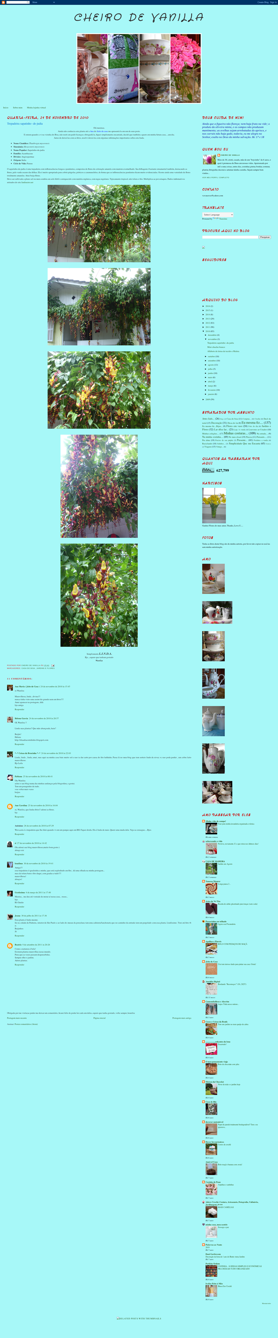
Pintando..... (262, 436)
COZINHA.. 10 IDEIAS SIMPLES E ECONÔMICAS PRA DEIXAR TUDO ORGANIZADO (240, 1267)
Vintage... (219, 446)
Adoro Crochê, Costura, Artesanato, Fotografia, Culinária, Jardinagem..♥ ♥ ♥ (232, 1203)
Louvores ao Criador (258, 429)
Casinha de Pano (213, 1181)
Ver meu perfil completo (215, 177)
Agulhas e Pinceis (213, 941)
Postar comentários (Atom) (26, 1024)
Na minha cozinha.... (212, 436)
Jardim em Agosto (225, 864)
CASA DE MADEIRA (215, 861)
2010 (208, 331)
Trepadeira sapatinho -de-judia (220, 342)
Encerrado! (222, 1044)
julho (210, 368)
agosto (211, 364)
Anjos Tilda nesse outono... (228, 1004)
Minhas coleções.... (210, 433)
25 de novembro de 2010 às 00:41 (38, 776)
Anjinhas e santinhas (226, 1184)
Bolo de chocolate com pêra (228, 1064)
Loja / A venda (239, 429)
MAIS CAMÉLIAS (226, 1207)
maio (210, 377)
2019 (207, 1247)
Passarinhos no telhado (216, 921)
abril (210, 381)
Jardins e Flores (46, 668)
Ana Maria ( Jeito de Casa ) (27, 686)
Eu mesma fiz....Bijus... (212, 426)
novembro (212, 339)
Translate (223, 218)
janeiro (211, 394)
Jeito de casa (102, 131)
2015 (208, 310)
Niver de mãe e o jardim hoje (229, 1084)
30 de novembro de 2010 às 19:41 (38, 863)
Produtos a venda (261, 440)
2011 (208, 327)
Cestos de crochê (224, 1144)
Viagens (208, 446)
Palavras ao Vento (214, 1244)
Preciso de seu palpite (224, 440)
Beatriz (18, 944)
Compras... (247, 419)
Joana (17, 915)
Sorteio (268, 444)
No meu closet (235, 436)
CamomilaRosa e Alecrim (217, 1001)
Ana (92, 131)
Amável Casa (212, 1161)
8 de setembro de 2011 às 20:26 (36, 944)
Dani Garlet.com (213, 1253)
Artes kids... (208, 418)
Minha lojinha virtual (36, 107)
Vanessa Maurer (213, 881)
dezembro (212, 334)
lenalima (19, 863)
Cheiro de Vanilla (139, 18)
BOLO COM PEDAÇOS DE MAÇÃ (232, 944)
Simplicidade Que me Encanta (244, 443)
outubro (211, 356)
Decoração (216, 422)
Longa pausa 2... (224, 884)
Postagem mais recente (17, 1017)
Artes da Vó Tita (213, 901)
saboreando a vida (214, 841)
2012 (208, 322)
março (211, 385)
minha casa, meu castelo (216, 1224)
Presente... (242, 440)
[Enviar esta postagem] (53, 665)
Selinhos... (221, 443)
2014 (208, 314)
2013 (208, 318)
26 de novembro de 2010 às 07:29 (39, 825)
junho (211, 373)
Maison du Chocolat (215, 1081)
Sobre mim (17, 107)
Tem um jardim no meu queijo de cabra (233, 1024)
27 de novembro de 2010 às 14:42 (32, 843)
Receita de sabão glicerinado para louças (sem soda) (237, 904)
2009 (208, 399)
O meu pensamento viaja (217, 1061)
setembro (212, 360)
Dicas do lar (233, 422)
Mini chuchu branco (216, 347)
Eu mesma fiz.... (252, 422)
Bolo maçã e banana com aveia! (230, 1164)
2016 (208, 306)
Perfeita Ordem (213, 1263)
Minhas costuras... (236, 433)
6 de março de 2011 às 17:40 (38, 892)
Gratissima (20, 892)
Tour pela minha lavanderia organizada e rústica (236, 823)
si (15, 843)
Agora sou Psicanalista (226, 924)
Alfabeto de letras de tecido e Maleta (223, 351)
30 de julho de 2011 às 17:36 (34, 915)
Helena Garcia (21, 718)
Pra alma (206, 440)
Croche (257, 419)
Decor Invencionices (215, 1141)
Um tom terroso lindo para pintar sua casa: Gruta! (237, 964)
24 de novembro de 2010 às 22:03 (56, 753)
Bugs (222, 419)
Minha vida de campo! (216, 821)
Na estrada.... (262, 433)
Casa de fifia (211, 1101)
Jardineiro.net (27, 182)
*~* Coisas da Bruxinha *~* (27, 753)
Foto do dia (253, 426)
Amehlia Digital (213, 981)
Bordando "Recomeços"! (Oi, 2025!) (232, 984)
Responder (19, 709)
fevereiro (212, 389)
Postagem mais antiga (181, 1017)
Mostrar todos (266, 1303)
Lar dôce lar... (221, 429)
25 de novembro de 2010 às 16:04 (43, 805)
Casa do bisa (28, 668)
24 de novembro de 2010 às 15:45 (55, 686)
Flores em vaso (234, 426)
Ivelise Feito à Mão (214, 1283)
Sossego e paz (223, 1227)
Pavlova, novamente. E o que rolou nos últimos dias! (238, 843)
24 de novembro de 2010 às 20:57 (44, 718)
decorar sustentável (214, 1121)
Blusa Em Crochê (225, 1286)
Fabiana (18, 776)
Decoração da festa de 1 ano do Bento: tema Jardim (225, 1256)
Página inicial (99, 1017)
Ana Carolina (21, 805)
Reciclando (207, 443)
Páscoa (249, 436)
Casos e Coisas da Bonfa (216, 1021)
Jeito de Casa (212, 961)
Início (5, 107)
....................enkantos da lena (218, 1041)
